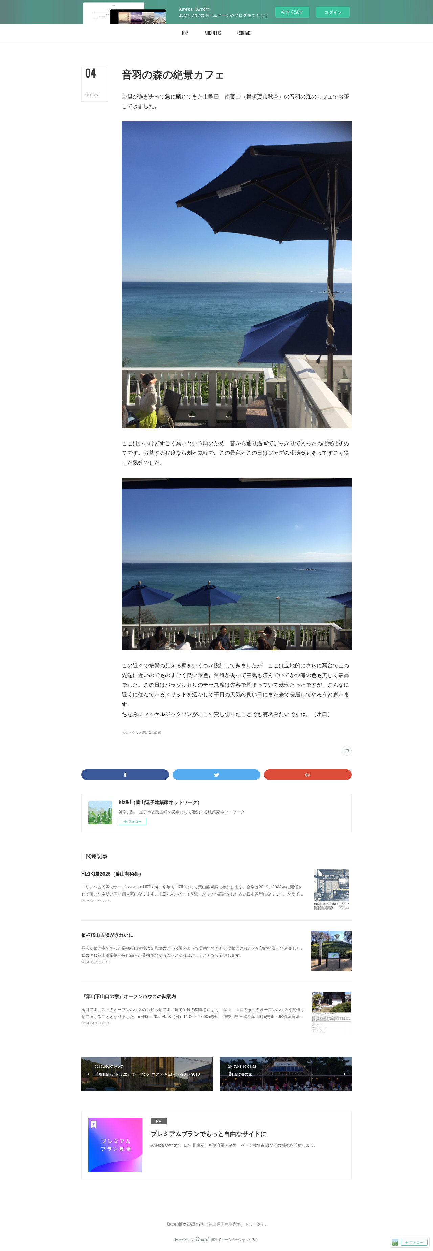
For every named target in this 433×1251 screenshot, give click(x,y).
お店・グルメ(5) (134, 732)
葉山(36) (154, 732)
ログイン (333, 12)
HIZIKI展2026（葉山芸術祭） (112, 873)
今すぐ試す (292, 11)
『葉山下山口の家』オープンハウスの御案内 (128, 996)
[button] (184, 33)
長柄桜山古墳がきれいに (107, 934)
